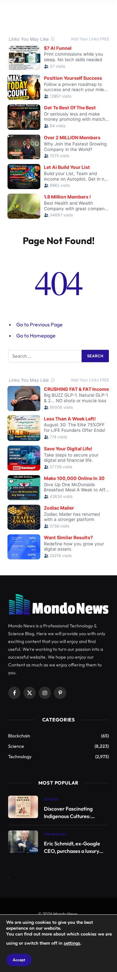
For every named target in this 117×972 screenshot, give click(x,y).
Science (16, 746)
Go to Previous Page (39, 324)
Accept (19, 960)
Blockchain (19, 736)
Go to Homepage (36, 335)
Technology (20, 757)
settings (72, 943)
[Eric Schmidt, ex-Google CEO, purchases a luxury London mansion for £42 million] (23, 841)
